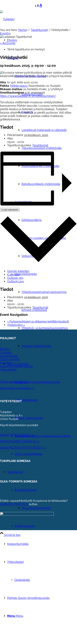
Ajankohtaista (9, 356)
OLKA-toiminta (9, 359)
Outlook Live (15, 281)
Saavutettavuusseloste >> (17, 388)
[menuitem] (45, 130)
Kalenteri (5, 362)
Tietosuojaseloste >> (13, 381)
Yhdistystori (16, 325)
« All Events (7, 43)
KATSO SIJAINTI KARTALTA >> (20, 441)
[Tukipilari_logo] (7, 19)
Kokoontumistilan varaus (16, 366)
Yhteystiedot (8, 369)
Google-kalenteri (18, 271)
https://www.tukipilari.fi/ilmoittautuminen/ (28, 96)
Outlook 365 (15, 278)
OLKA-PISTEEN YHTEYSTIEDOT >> (23, 447)
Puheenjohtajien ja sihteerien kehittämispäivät (38, 321)
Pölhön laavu (19, 85)
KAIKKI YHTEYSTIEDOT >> (17, 435)
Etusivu (5, 349)
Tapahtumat (40, 145)
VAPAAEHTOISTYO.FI (14, 504)
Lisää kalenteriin (9, 209)
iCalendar (13, 274)
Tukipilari (6, 352)
